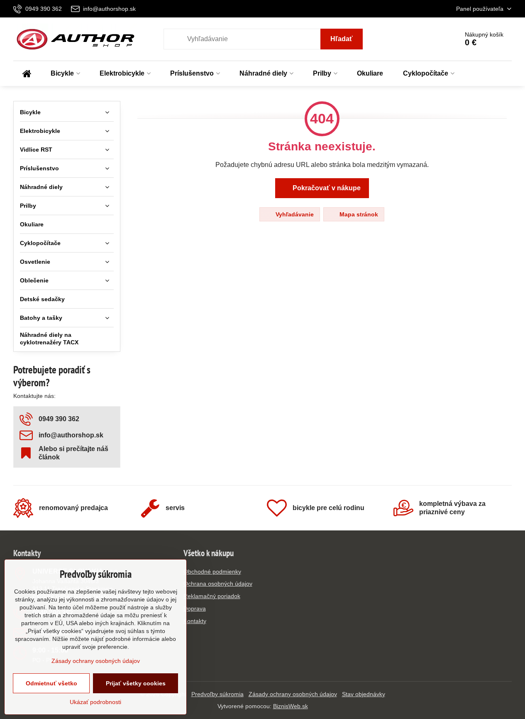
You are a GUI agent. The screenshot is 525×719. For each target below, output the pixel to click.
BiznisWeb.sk (290, 706)
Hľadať (341, 38)
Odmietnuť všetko (51, 683)
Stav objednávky (363, 694)
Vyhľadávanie (294, 214)
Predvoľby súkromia (217, 694)
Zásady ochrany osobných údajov (293, 694)
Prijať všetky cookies (136, 683)
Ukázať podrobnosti (95, 702)
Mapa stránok (358, 214)
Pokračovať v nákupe (326, 187)
